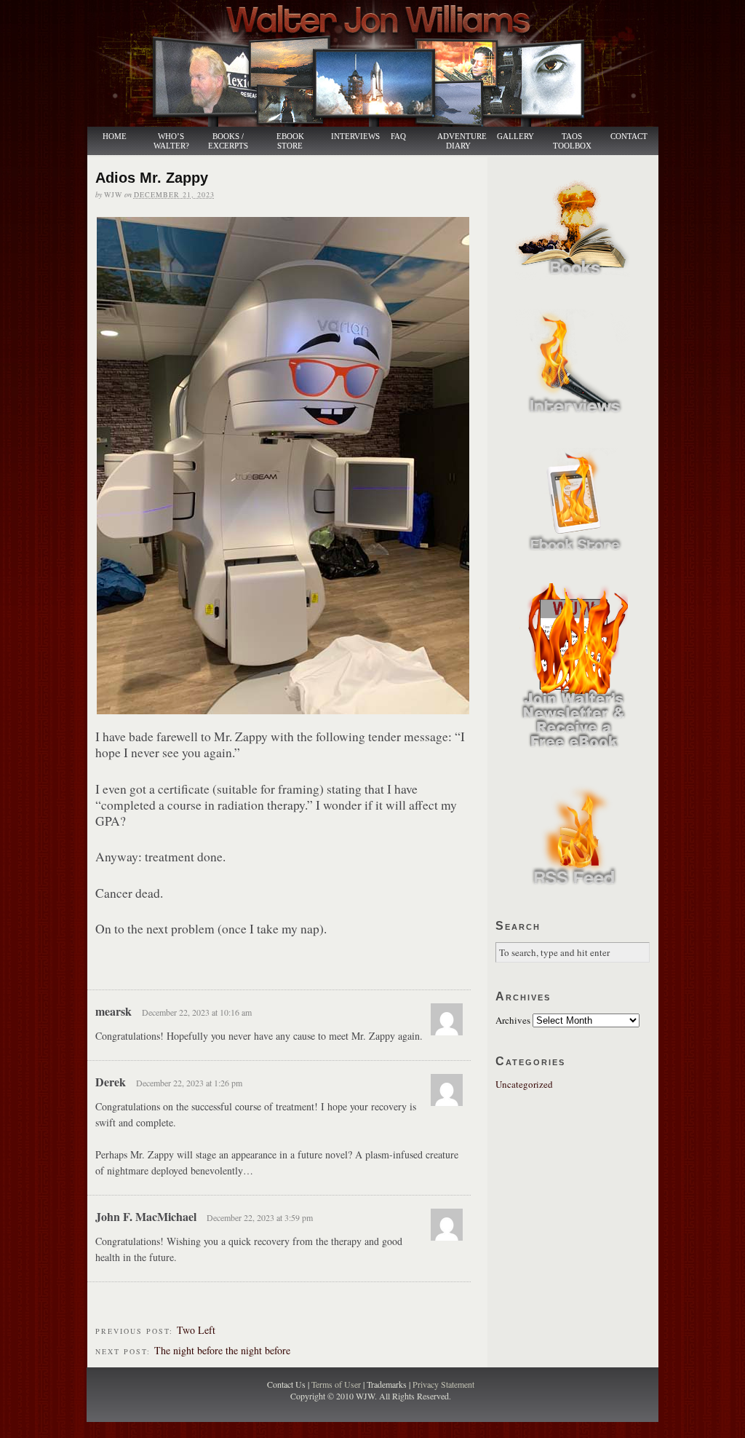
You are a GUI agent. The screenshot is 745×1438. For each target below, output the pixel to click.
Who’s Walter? (171, 141)
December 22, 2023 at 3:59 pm (260, 1217)
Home (115, 137)
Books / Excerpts (228, 141)
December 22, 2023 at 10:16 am (197, 1012)
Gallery (515, 137)
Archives (512, 1020)
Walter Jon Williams (381, 63)
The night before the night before (222, 1350)
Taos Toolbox (572, 141)
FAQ (398, 137)
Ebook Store (290, 141)
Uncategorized (524, 1084)
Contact (629, 137)
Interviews (347, 137)
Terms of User (337, 1384)
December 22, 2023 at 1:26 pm (189, 1083)
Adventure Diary (461, 141)
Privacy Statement (443, 1384)
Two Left (196, 1330)
